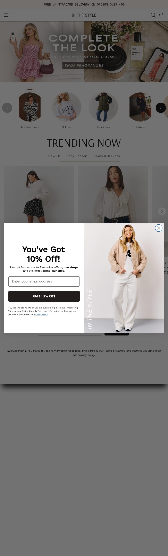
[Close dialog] (158, 228)
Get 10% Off (44, 296)
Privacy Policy (41, 314)
